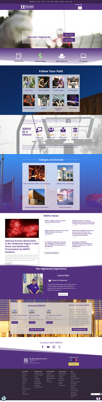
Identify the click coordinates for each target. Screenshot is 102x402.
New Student (29, 90)
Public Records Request (74, 388)
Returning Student (43, 90)
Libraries (23, 385)
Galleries (23, 383)
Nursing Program (37, 380)
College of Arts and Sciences (65, 183)
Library (66, 1)
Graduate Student (29, 108)
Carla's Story (63, 294)
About (39, 1)
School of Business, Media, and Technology (36, 183)
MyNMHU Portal (33, 1)
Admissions (24, 373)
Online (70, 1)
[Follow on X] (59, 346)
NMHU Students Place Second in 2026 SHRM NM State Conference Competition (56, 232)
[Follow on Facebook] (42, 346)
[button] (3, 398)
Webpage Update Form (62, 385)
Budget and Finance (74, 376)
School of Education (65, 207)
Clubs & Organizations (79, 329)
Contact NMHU (49, 373)
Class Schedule (24, 380)
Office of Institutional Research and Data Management (74, 385)
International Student (58, 109)
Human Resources (61, 378)
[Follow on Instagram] (53, 346)
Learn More (69, 40)
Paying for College (40, 61)
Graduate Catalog (37, 385)
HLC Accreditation (73, 373)
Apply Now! (69, 35)
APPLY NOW (74, 364)
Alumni (52, 1)
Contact (48, 1)
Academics (62, 1)
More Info (14, 322)
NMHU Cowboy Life (61, 61)
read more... (8, 263)
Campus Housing (24, 378)
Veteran (43, 108)
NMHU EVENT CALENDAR (36, 329)
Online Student (73, 90)
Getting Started (18, 61)
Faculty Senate (61, 376)
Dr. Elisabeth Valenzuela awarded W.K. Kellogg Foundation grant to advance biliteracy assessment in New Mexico (55, 244)
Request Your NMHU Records (26, 388)
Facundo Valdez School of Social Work (37, 207)
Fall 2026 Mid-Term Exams (53, 315)
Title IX (72, 397)
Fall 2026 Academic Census (19, 315)
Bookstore (23, 376)
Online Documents (61, 380)
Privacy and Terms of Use (74, 390)
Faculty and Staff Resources (63, 373)
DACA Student (73, 108)
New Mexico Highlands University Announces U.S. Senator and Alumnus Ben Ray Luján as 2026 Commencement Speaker (83, 233)
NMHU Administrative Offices (51, 378)
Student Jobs (24, 390)
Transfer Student (58, 90)
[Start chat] (98, 399)
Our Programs (83, 61)
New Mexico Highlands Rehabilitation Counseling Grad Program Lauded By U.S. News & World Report (82, 244)
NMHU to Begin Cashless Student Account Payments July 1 (55, 221)
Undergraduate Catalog (37, 383)
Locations (43, 1)
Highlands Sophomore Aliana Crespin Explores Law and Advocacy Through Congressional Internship (83, 222)
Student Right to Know (74, 395)
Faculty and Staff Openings (50, 376)
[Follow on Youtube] (48, 346)
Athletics (57, 1)
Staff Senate (60, 383)
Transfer (23, 392)
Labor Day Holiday (34, 315)
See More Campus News (51, 253)
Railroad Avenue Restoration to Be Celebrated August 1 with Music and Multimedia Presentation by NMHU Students (22, 246)
